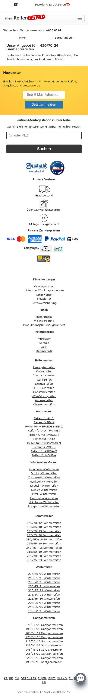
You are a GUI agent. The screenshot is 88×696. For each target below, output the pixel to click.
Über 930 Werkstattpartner (44, 210)
